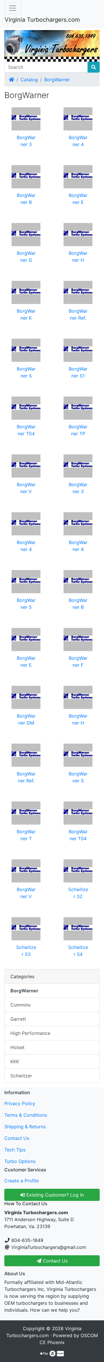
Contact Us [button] (54, 1261)
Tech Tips (14, 1150)
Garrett (18, 1019)
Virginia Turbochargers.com (42, 19)
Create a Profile (21, 1181)
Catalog (29, 79)
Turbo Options (20, 1161)
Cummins (20, 1005)
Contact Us (16, 1138)
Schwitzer (21, 1076)
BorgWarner (57, 79)
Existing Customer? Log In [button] (54, 1195)
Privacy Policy (19, 1103)
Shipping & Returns (25, 1126)
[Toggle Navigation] (13, 8)
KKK (14, 1061)
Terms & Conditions (25, 1115)
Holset (17, 1047)
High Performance (30, 1033)
